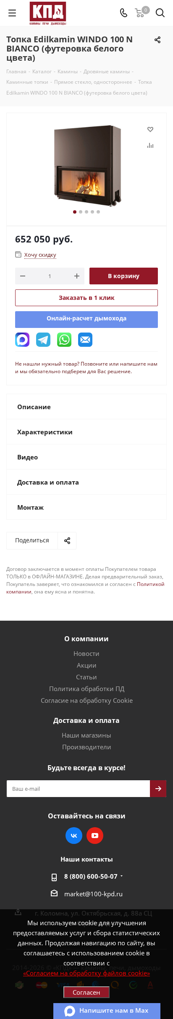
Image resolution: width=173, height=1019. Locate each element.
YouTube (94, 835)
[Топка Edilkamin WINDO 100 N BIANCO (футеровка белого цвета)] (86, 166)
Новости (86, 653)
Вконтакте (74, 835)
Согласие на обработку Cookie (87, 700)
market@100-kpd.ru (93, 894)
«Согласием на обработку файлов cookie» (86, 973)
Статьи (86, 677)
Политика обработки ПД (86, 688)
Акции (87, 665)
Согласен (86, 992)
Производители (86, 747)
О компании (86, 638)
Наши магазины (86, 735)
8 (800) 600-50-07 (91, 876)
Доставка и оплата (86, 720)
